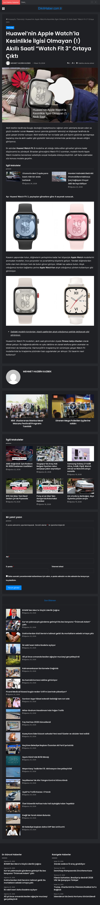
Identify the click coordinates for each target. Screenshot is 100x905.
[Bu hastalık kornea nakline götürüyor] (13, 684)
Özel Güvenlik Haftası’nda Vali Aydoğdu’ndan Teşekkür (48, 803)
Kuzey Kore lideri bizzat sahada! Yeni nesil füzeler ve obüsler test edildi (55, 733)
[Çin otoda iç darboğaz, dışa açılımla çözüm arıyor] (80, 486)
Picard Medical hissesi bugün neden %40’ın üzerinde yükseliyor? (36, 691)
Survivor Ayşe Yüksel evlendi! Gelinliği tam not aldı (46, 698)
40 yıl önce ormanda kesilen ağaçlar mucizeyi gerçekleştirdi (51, 656)
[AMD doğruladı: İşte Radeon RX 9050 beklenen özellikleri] (19, 453)
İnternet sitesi (57, 566)
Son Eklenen (50, 600)
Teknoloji (20, 19)
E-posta (10, 566)
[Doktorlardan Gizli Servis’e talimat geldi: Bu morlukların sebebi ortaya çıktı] (13, 637)
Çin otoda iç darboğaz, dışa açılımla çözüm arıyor (80, 497)
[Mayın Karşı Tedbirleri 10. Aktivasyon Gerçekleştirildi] (13, 772)
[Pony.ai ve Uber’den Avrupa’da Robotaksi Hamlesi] (50, 486)
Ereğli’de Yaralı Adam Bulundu (36, 815)
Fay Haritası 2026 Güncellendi (36, 722)
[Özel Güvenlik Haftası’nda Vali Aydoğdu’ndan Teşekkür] (13, 807)
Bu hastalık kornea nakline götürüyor (39, 680)
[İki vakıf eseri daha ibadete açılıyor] (13, 649)
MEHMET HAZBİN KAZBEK (21, 63)
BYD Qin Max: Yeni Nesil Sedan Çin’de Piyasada (17, 497)
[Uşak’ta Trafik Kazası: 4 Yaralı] (13, 795)
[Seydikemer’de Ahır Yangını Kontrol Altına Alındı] (13, 784)
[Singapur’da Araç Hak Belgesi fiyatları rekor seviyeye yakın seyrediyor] (50, 453)
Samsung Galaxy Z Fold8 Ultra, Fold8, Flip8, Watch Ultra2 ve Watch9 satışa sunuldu (79, 467)
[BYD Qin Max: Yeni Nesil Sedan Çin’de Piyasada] (19, 486)
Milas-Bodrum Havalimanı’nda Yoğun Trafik (43, 710)
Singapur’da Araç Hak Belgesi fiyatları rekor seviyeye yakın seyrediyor (49, 466)
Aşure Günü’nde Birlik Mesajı (35, 757)
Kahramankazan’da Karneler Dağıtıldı (40, 668)
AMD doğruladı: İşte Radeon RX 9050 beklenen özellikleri (19, 465)
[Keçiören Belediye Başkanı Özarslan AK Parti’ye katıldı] (13, 749)
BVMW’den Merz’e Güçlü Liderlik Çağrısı (41, 610)
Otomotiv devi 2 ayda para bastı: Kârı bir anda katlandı (35, 176)
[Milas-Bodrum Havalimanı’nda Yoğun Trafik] (13, 714)
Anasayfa (11, 19)
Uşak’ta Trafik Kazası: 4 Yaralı (36, 792)
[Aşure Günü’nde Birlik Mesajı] (13, 761)
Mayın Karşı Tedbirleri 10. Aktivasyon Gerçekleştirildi (47, 768)
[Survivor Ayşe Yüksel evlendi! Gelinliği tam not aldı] (13, 702)
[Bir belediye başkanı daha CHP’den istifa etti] (13, 830)
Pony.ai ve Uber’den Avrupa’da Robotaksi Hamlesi (47, 498)
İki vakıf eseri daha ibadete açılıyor (39, 645)
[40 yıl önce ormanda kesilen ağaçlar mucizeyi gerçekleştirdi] (13, 660)
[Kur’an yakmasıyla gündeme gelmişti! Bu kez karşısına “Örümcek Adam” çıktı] (13, 625)
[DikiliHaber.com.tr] (50, 8)
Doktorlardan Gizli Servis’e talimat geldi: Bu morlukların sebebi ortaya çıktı (50, 2)
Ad (8, 557)
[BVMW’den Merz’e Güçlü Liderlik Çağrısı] (13, 614)
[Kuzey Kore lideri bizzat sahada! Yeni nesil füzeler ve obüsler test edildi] (13, 737)
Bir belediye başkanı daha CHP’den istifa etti (43, 827)
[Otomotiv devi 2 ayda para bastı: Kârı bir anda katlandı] (13, 176)
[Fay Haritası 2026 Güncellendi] (13, 726)
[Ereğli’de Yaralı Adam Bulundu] (13, 819)
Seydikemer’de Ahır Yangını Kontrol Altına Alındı (44, 780)
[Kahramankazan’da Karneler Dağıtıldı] (13, 672)
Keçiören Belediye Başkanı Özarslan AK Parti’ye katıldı (47, 745)
